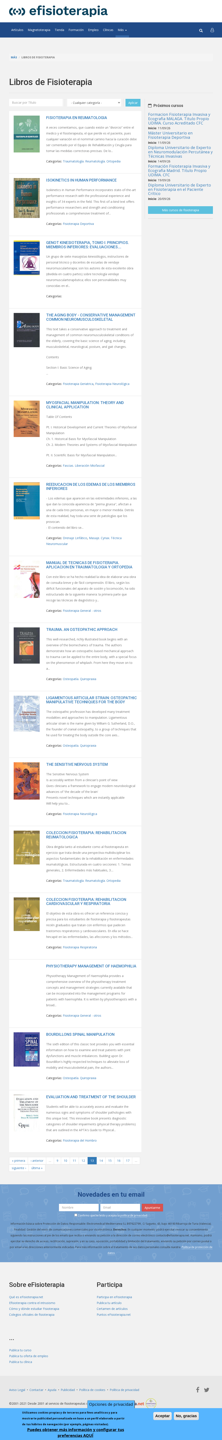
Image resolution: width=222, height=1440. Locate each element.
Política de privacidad (124, 1390)
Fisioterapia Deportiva (78, 224)
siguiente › (19, 1168)
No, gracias (186, 1416)
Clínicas (108, 30)
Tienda (59, 30)
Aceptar (162, 1416)
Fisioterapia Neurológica (112, 384)
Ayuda (52, 1390)
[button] (212, 30)
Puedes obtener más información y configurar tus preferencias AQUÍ (75, 1432)
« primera (18, 1161)
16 (119, 1161)
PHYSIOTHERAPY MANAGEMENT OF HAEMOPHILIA (91, 966)
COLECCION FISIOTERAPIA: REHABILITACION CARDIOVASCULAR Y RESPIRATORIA (86, 901)
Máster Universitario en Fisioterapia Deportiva (170, 135)
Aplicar (133, 103)
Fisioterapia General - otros (82, 611)
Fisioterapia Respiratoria (80, 947)
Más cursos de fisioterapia (180, 210)
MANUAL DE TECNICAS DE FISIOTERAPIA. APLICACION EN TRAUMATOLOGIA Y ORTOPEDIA (89, 564)
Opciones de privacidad (111, 1404)
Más (121, 30)
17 (127, 1161)
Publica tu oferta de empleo (28, 1356)
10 (65, 1161)
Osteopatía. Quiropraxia (79, 679)
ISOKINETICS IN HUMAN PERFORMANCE (81, 180)
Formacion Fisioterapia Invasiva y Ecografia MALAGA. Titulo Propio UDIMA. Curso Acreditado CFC (179, 119)
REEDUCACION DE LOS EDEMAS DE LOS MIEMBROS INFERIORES (90, 486)
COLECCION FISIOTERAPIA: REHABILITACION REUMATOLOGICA (86, 834)
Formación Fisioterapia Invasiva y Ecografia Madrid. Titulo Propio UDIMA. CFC (179, 170)
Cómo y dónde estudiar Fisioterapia (34, 1309)
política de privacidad (133, 1215)
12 (83, 1161)
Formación (76, 30)
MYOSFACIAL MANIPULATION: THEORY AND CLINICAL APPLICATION (85, 404)
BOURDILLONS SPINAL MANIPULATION (80, 1034)
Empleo (93, 30)
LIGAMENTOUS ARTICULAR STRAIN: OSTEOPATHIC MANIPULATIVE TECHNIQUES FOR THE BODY (91, 699)
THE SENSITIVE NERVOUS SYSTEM (77, 764)
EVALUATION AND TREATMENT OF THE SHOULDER (91, 1097)
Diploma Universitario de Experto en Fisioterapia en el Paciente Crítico (179, 189)
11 (74, 1161)
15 (110, 1161)
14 (101, 1161)
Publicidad (68, 1390)
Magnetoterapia (39, 30)
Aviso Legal (17, 1390)
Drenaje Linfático (75, 538)
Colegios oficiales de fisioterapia (31, 1314)
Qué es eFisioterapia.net (26, 1297)
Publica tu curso (20, 1350)
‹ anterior (37, 1161)
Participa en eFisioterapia (114, 1297)
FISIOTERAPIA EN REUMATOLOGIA (76, 117)
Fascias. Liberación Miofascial (83, 465)
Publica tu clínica (20, 1362)
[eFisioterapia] (58, 11)
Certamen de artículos (112, 1309)
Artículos (17, 30)
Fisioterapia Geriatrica (78, 384)
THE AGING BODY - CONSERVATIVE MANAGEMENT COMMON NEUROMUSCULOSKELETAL (90, 317)
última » (36, 1168)
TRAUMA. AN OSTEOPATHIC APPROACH (81, 629)
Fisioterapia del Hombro (80, 1140)
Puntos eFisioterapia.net (114, 1314)
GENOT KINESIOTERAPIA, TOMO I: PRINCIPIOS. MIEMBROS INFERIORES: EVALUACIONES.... (87, 244)
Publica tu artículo (109, 1303)
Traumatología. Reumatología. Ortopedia (92, 161)
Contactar (36, 1390)
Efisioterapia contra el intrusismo (32, 1303)
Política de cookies (92, 1390)
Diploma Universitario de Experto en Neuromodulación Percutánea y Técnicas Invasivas (180, 152)
